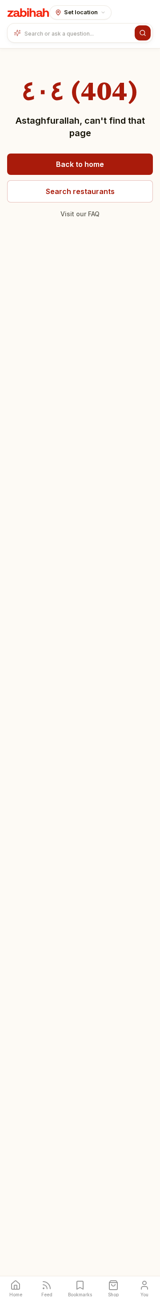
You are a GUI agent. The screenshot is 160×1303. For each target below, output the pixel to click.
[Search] (143, 32)
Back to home (80, 164)
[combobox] (77, 33)
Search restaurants (80, 191)
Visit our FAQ (80, 214)
